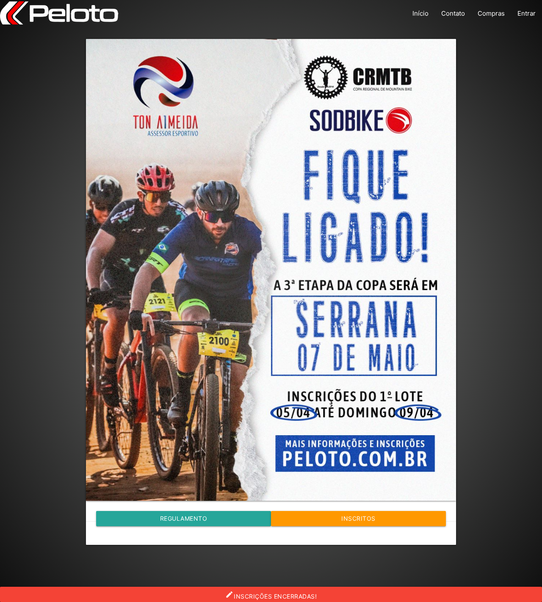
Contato (453, 13)
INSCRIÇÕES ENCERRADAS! (271, 595)
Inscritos (358, 518)
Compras (491, 13)
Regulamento (183, 518)
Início (420, 13)
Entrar (526, 13)
